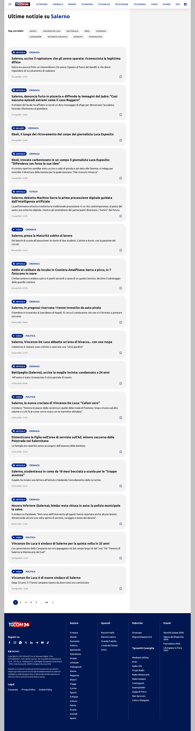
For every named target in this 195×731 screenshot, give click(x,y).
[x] (25, 642)
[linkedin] (31, 642)
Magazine (74, 675)
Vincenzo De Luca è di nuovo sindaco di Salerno (46, 577)
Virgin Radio (138, 670)
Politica (73, 645)
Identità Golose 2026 (173, 632)
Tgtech (73, 692)
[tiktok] (47, 642)
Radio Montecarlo (140, 674)
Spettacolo (75, 650)
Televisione (75, 654)
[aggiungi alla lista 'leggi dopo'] (120, 77)
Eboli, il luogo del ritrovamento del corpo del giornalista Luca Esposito (63, 134)
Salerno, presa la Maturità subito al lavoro (42, 235)
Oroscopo (137, 632)
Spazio (73, 718)
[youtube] (42, 642)
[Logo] (22, 4)
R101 (134, 662)
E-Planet (74, 697)
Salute (73, 705)
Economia (74, 641)
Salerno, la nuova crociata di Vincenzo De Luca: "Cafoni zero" (56, 403)
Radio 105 (137, 666)
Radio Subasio (139, 679)
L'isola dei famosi (109, 645)
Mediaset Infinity (140, 657)
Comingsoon (138, 683)
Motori (73, 679)
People (73, 658)
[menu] (9, 4)
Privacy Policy (28, 689)
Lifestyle (74, 662)
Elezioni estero (108, 637)
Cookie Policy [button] (45, 689)
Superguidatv (138, 687)
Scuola (73, 709)
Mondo (73, 637)
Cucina (73, 688)
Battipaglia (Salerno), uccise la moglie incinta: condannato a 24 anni (61, 372)
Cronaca (74, 632)
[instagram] (14, 642)
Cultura (73, 701)
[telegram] (36, 642)
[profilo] (185, 4)
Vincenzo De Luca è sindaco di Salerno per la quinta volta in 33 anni (60, 543)
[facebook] (9, 642)
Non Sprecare (138, 696)
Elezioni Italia (107, 632)
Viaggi (73, 684)
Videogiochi (76, 667)
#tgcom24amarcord (142, 637)
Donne (73, 671)
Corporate (13, 689)
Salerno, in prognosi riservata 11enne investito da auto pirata (56, 307)
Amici (104, 650)
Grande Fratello (109, 641)
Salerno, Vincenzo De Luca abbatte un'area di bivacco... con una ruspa (62, 342)
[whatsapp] (20, 642)
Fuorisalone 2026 (171, 643)
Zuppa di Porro (139, 692)
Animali (73, 714)
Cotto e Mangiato (140, 700)
